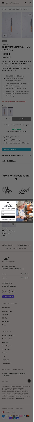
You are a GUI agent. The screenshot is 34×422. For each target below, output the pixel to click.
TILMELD (8, 217)
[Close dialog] (31, 201)
